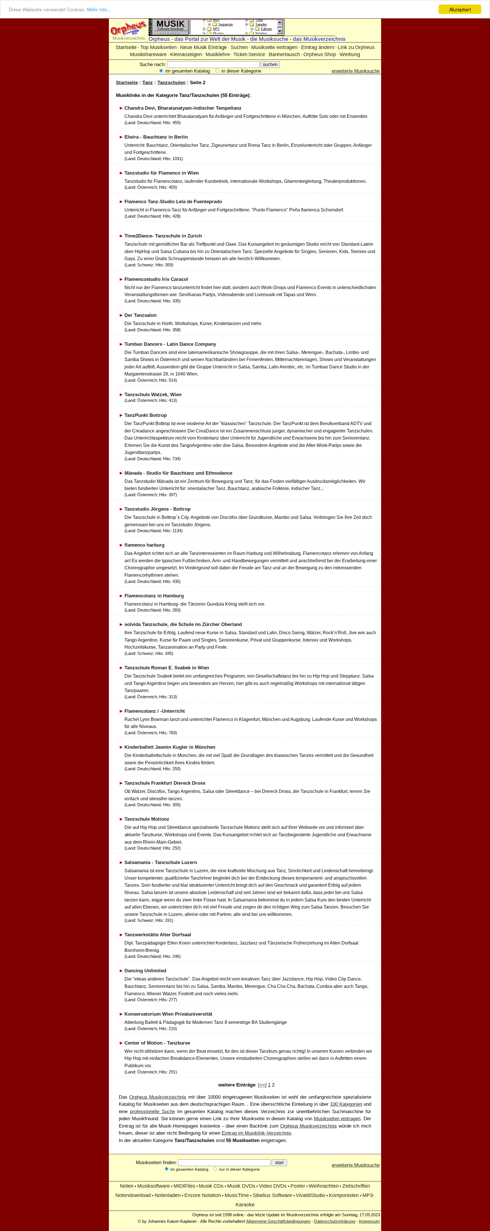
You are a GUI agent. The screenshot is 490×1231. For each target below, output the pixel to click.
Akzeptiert (460, 9)
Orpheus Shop (319, 54)
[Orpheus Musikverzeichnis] (128, 34)
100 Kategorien (346, 1104)
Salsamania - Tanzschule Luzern (160, 862)
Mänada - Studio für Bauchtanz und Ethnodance (178, 473)
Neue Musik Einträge (203, 47)
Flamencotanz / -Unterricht (154, 711)
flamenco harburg (144, 545)
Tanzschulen (171, 82)
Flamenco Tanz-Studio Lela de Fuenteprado (173, 201)
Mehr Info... (99, 9)
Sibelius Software (272, 1195)
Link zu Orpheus (356, 47)
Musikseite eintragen (274, 47)
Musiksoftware (153, 1186)
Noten (127, 1186)
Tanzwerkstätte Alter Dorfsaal (157, 934)
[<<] (262, 1085)
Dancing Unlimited (145, 970)
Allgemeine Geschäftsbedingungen (278, 1221)
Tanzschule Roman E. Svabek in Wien (166, 667)
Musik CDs (211, 1186)
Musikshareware (148, 54)
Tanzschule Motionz (146, 819)
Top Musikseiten (158, 47)
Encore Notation (202, 1195)
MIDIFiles (184, 1186)
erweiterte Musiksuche (356, 71)
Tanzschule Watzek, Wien (152, 394)
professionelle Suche (152, 1111)
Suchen (239, 47)
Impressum (369, 1221)
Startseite (126, 47)
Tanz (147, 82)
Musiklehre (218, 54)
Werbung (350, 54)
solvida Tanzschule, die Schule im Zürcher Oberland (183, 624)
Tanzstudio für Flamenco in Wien (161, 173)
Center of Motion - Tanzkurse (157, 1043)
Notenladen (168, 1195)
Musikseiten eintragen (337, 1118)
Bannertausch (284, 54)
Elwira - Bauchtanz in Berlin (156, 137)
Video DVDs (273, 1186)
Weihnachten (324, 1186)
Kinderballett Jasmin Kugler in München (169, 747)
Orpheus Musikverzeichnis (158, 1097)
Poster (297, 1186)
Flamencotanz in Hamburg (154, 595)
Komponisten (344, 1195)
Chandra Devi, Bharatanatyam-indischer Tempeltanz (183, 108)
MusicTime (237, 1195)
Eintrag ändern (317, 47)
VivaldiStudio (310, 1195)
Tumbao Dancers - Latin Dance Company (170, 344)
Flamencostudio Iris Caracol (156, 279)
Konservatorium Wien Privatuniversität (168, 1014)
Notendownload (133, 1195)
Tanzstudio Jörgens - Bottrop (157, 509)
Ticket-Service (249, 54)
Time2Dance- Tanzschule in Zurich (163, 236)
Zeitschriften (356, 1186)
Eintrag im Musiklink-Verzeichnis (256, 1133)
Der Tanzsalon (140, 315)
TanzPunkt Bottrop (145, 415)
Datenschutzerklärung (334, 1221)
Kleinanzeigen (186, 54)
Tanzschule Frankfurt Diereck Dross (164, 783)
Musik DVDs (241, 1186)
